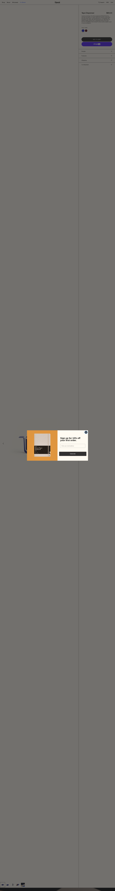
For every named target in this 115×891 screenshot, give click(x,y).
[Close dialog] (86, 432)
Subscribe (73, 453)
